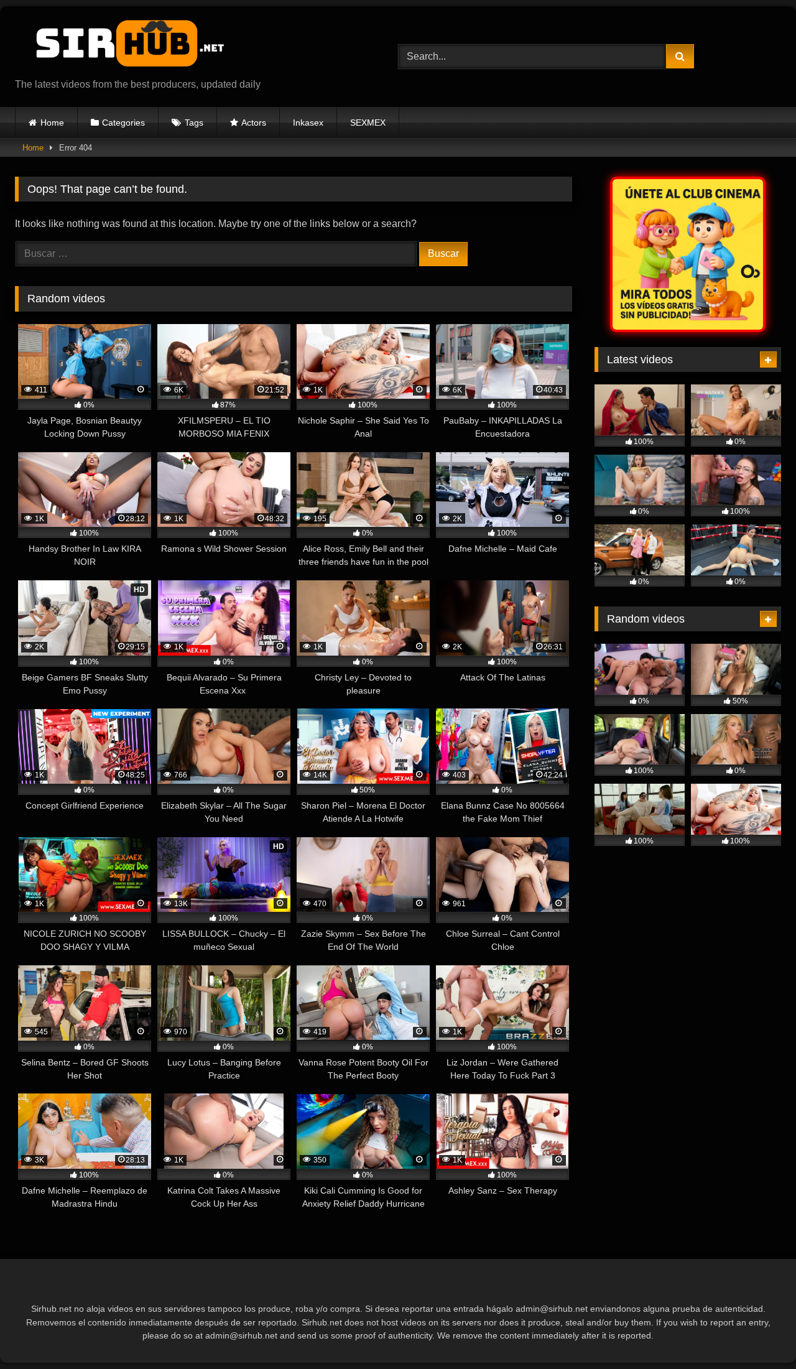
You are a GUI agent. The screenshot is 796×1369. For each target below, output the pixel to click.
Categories (123, 123)
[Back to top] (757, 1332)
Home (52, 123)
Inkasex (308, 123)
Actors (253, 123)
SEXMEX (368, 123)
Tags (194, 123)
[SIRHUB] (124, 46)
